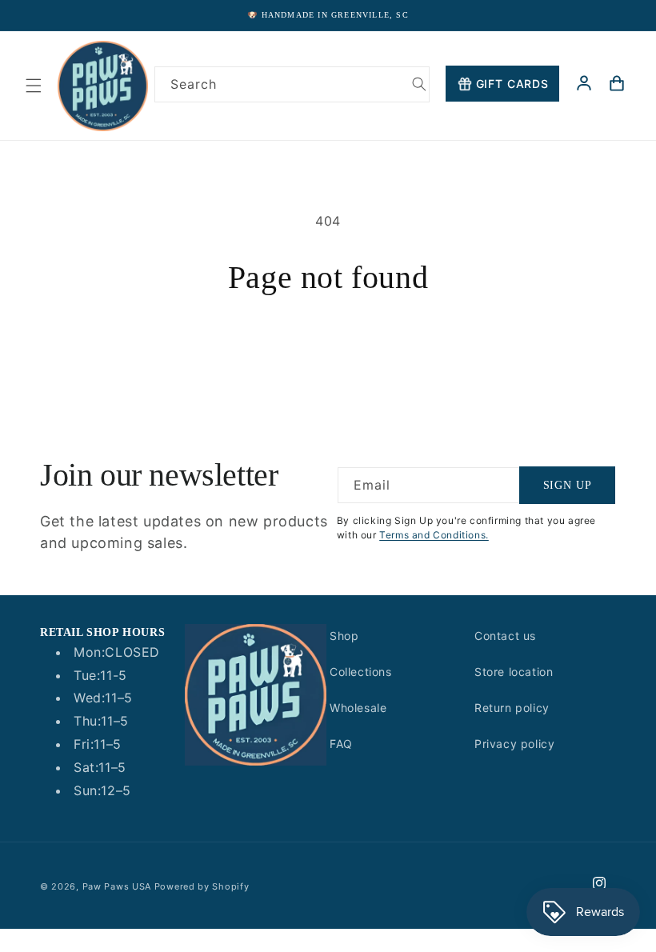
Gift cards (512, 83)
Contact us (505, 635)
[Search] (419, 84)
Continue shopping (328, 348)
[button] (33, 85)
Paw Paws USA (118, 886)
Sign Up (567, 485)
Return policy (512, 707)
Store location (513, 671)
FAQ (341, 743)
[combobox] (292, 84)
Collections (361, 671)
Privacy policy (514, 743)
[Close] (630, 120)
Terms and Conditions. (434, 535)
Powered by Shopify (202, 886)
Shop (344, 635)
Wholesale (358, 707)
